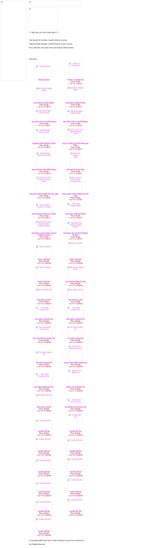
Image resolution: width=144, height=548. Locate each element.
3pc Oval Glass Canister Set (44, 338)
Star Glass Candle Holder (44, 103)
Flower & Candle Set (75, 80)
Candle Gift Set (44, 431)
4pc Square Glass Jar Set (75, 281)
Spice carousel (44, 259)
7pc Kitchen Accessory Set (75, 407)
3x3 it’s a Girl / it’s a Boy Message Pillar (75, 144)
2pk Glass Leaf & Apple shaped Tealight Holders (44, 234)
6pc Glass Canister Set (75, 319)
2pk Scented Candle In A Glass (44, 214)
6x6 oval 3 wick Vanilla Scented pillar (44, 194)
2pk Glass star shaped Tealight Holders (75, 234)
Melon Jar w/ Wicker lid (75, 387)
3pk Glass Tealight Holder (75, 214)
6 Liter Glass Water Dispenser (75, 362)
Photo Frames (44, 80)
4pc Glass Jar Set (44, 300)
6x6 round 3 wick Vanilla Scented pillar (75, 195)
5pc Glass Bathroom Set (44, 387)
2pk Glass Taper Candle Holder (44, 121)
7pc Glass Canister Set (44, 319)
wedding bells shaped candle (44, 143)
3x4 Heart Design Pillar (75, 169)
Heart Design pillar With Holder (44, 169)
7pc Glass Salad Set (75, 338)
